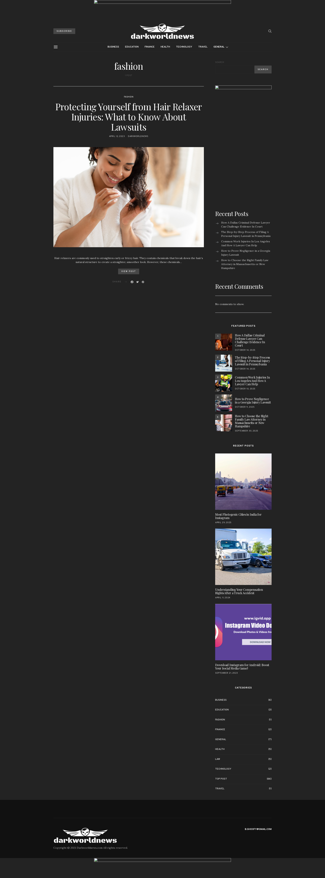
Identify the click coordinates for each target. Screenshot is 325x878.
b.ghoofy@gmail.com (258, 829)
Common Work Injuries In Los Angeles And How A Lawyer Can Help (245, 243)
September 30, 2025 (246, 431)
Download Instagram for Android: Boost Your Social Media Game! (242, 666)
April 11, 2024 (222, 597)
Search (219, 62)
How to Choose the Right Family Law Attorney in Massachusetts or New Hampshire (244, 264)
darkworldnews (138, 136)
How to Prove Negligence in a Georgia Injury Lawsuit (245, 252)
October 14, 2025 (245, 350)
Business (113, 46)
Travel (202, 46)
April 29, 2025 (223, 522)
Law (217, 759)
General (218, 46)
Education (132, 46)
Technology (184, 46)
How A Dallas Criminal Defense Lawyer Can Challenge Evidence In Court (245, 224)
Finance (150, 46)
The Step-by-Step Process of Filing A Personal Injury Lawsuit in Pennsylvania (245, 234)
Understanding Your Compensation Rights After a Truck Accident (239, 591)
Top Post (221, 779)
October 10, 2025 (245, 389)
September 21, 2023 (226, 673)
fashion (129, 97)
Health (165, 46)
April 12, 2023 (117, 136)
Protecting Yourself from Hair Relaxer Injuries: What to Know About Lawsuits (128, 116)
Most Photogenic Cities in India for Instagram (238, 516)
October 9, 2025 (244, 407)
